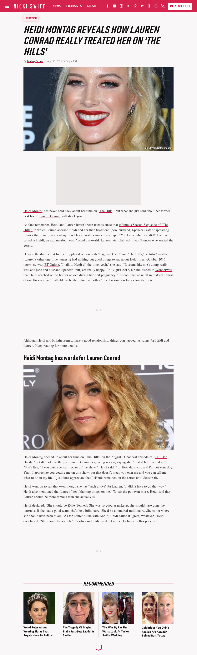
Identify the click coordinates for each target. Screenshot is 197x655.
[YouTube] (114, 6)
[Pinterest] (135, 6)
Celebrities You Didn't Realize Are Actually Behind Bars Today (155, 631)
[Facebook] (107, 6)
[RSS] (163, 6)
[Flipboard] (142, 6)
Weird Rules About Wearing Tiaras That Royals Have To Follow (38, 631)
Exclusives (74, 6)
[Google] (156, 6)
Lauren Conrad (49, 216)
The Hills (105, 210)
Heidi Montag (33, 210)
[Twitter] (128, 6)
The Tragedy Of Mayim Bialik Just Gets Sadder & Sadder (78, 631)
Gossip (91, 6)
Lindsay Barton (35, 61)
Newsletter (182, 6)
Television (31, 18)
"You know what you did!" (137, 235)
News (57, 6)
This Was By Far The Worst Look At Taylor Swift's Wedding (115, 631)
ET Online (51, 264)
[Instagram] (121, 6)
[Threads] (149, 6)
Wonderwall (163, 269)
